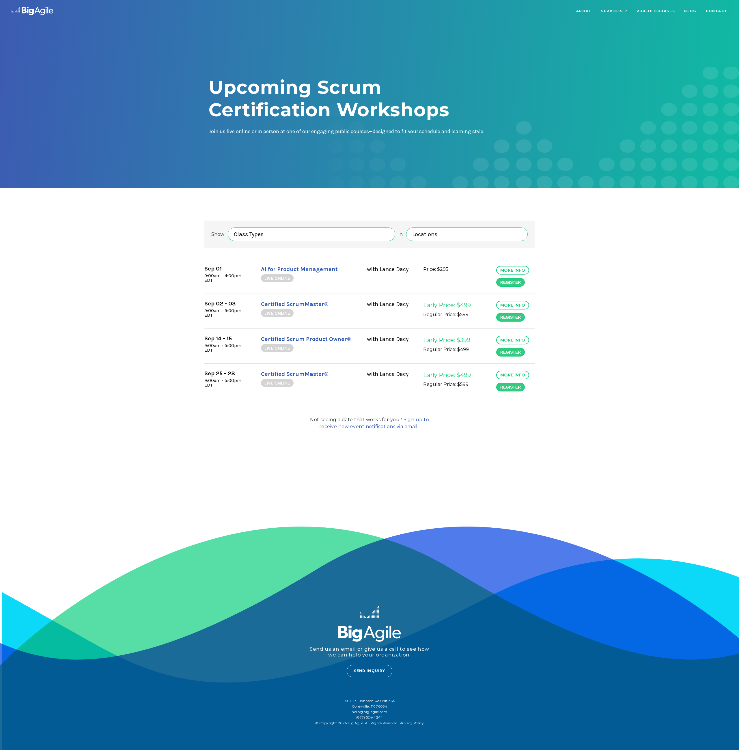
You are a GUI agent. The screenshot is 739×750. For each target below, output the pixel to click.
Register (510, 282)
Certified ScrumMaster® (295, 304)
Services (612, 11)
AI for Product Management (299, 269)
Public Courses (656, 11)
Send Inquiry (369, 671)
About (584, 11)
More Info (512, 270)
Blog (690, 11)
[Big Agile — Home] (32, 11)
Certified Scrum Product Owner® (306, 339)
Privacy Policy (412, 723)
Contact (716, 11)
